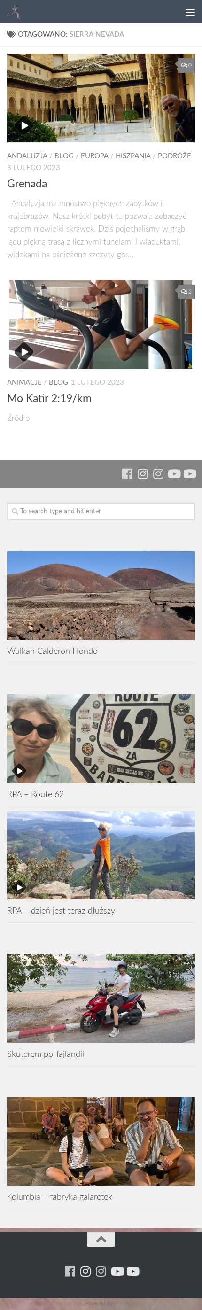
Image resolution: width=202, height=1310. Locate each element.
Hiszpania (133, 156)
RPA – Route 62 (35, 794)
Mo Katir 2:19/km (49, 398)
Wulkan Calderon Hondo (52, 651)
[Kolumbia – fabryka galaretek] (101, 1141)
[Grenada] (101, 98)
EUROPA (95, 156)
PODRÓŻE (174, 156)
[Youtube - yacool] (189, 474)
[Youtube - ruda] (173, 474)
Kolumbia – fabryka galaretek (59, 1197)
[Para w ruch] (142, 474)
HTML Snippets (66, 1303)
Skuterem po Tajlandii (45, 1054)
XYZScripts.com (135, 1303)
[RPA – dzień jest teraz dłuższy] (101, 855)
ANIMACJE (24, 382)
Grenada (27, 184)
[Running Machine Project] (158, 474)
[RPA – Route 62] (101, 738)
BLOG (64, 156)
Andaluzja (27, 156)
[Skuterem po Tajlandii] (101, 998)
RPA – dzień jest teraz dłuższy (61, 911)
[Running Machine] (127, 474)
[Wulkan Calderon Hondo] (101, 595)
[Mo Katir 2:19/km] (101, 324)
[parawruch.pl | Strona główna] (16, 12)
